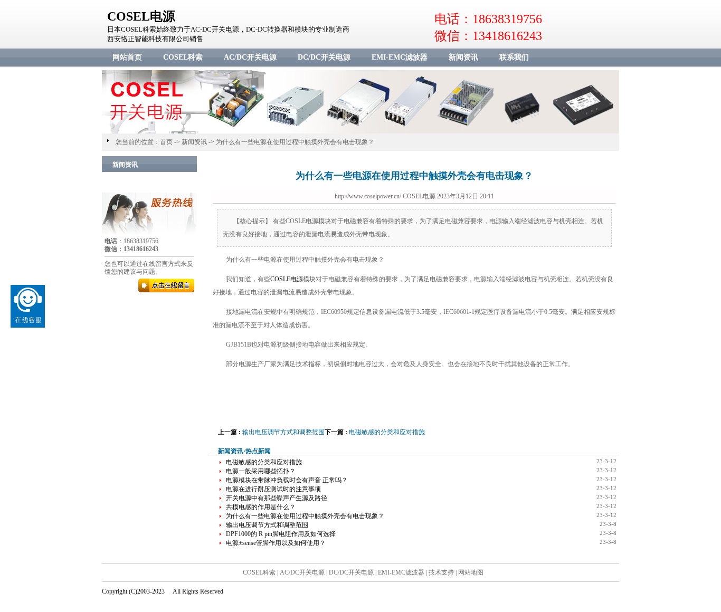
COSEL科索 (183, 57)
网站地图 (470, 572)
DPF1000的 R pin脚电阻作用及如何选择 (281, 534)
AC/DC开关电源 (250, 57)
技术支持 (441, 572)
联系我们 (514, 57)
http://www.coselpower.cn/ (368, 196)
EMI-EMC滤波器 (400, 57)
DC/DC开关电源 (324, 57)
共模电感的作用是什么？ (261, 507)
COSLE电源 (286, 279)
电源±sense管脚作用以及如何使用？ (276, 543)
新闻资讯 (463, 57)
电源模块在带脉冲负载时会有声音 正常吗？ (287, 480)
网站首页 (127, 57)
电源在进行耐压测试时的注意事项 (273, 489)
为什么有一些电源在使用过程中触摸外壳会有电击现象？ (295, 142)
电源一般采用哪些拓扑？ (261, 471)
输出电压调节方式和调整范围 (283, 432)
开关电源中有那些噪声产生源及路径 (276, 498)
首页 (166, 142)
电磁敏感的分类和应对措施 (387, 432)
